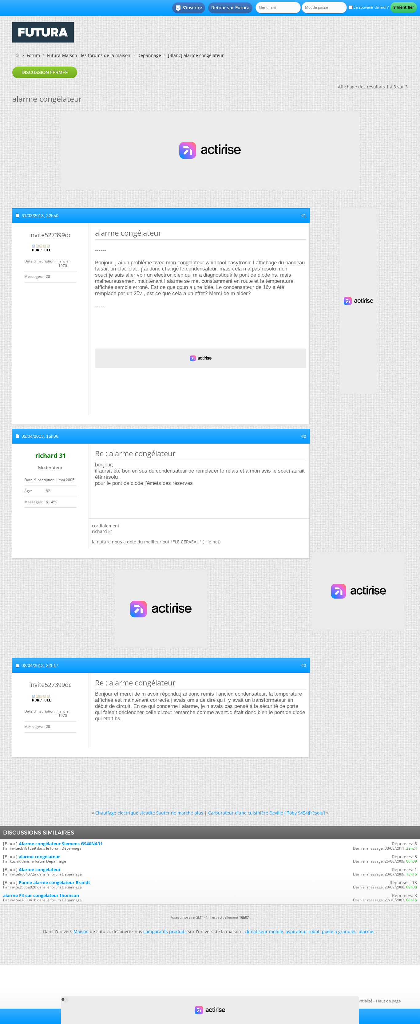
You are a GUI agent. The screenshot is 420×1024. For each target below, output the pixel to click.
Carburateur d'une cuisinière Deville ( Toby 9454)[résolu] (266, 813)
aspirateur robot (302, 931)
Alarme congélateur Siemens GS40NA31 (61, 844)
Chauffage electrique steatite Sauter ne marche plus (149, 813)
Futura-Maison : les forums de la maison (88, 55)
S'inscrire (188, 8)
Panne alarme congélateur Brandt (54, 882)
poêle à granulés (339, 931)
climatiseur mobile (264, 931)
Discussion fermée (45, 72)
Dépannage (149, 55)
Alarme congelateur (40, 869)
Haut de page (388, 1001)
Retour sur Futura (230, 7)
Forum (33, 55)
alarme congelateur (39, 856)
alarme (366, 931)
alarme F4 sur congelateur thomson (41, 895)
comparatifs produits (165, 931)
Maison (81, 931)
